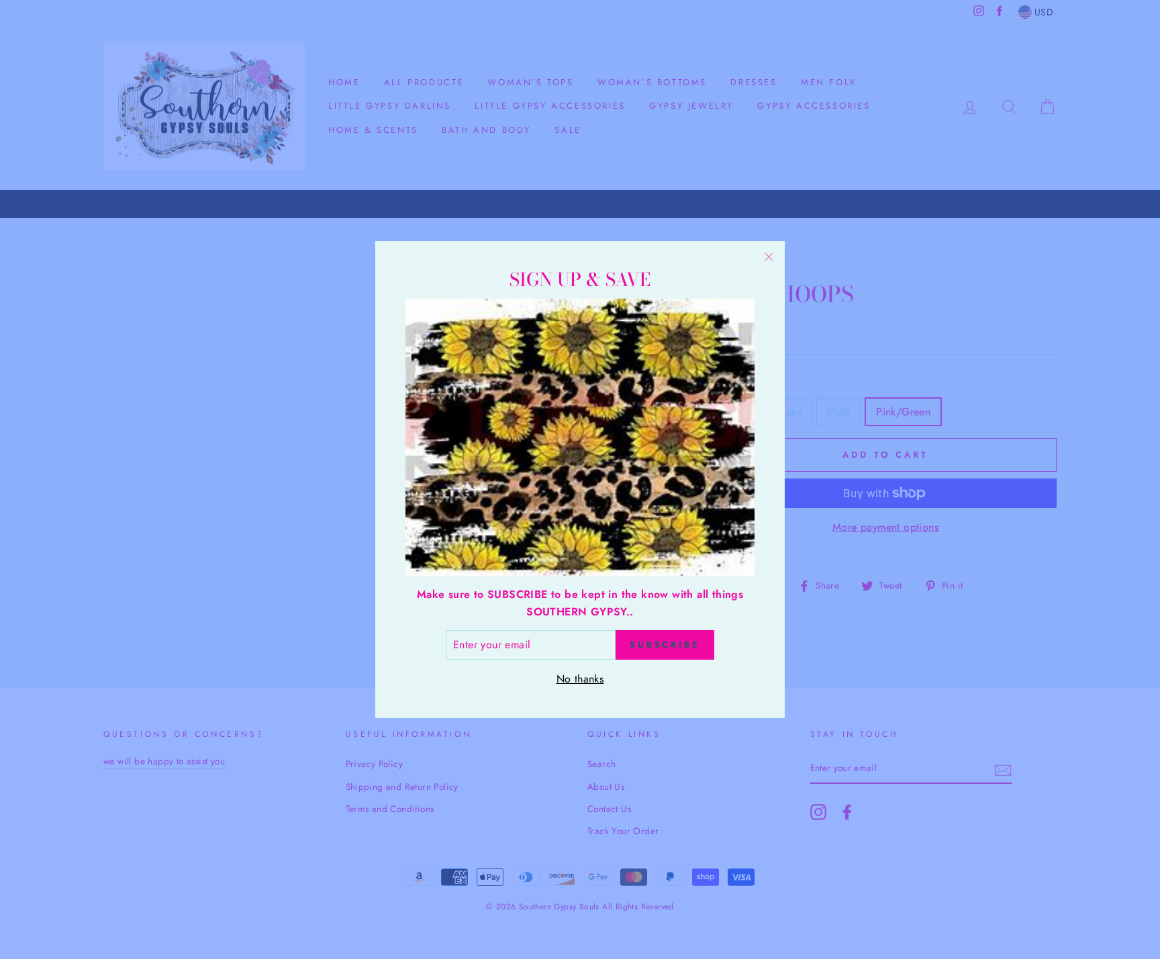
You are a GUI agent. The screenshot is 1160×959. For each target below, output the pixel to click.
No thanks (580, 679)
